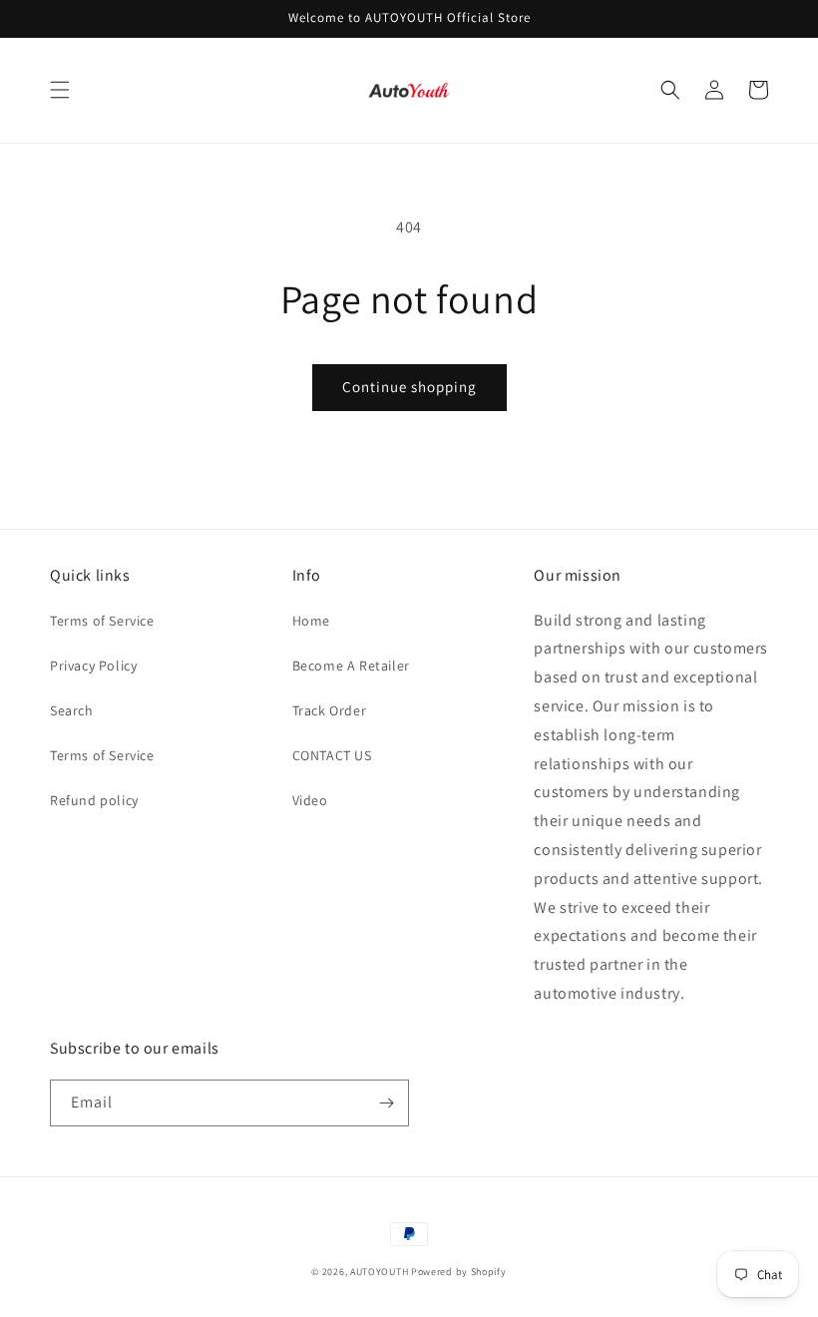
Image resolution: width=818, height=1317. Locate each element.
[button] (60, 90)
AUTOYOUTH (380, 1271)
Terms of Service (102, 621)
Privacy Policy (93, 665)
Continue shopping (409, 386)
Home (311, 621)
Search (72, 710)
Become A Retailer (351, 665)
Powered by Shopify (459, 1271)
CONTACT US (332, 755)
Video (310, 800)
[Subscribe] (386, 1103)
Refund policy (94, 800)
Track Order (329, 710)
